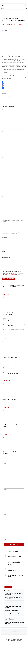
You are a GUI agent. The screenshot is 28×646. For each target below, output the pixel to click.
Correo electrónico (6, 257)
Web (3, 262)
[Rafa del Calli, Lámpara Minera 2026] (4, 330)
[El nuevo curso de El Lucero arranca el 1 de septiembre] (5, 549)
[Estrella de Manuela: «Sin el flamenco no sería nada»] (14, 416)
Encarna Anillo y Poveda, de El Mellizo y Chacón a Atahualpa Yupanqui (13, 194)
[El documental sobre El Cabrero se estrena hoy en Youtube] (14, 443)
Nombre (4, 251)
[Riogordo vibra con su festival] (14, 348)
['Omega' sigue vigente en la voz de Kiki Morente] (4, 363)
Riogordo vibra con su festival (10, 357)
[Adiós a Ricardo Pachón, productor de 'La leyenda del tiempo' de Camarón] (14, 303)
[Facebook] (14, 82)
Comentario (5, 237)
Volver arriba (15, 631)
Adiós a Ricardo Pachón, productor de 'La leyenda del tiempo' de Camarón (15, 563)
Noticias (10, 24)
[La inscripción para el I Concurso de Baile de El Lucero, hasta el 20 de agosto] (14, 389)
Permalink (20, 24)
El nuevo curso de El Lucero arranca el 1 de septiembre (16, 286)
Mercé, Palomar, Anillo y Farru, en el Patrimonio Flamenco (12, 154)
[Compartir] (14, 88)
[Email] (14, 86)
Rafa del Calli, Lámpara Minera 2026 (16, 329)
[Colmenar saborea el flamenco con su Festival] (4, 368)
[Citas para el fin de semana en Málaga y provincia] (4, 320)
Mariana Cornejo (6, 99)
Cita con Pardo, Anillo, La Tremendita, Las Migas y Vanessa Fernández (12, 221)
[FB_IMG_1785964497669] (14, 489)
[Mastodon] (14, 84)
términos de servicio (12, 274)
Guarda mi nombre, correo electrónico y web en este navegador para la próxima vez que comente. (13, 270)
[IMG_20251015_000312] (14, 464)
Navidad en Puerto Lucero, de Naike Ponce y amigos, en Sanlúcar (14, 129)
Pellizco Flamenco (19, 22)
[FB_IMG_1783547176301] (14, 515)
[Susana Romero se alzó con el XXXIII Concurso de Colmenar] (4, 373)
